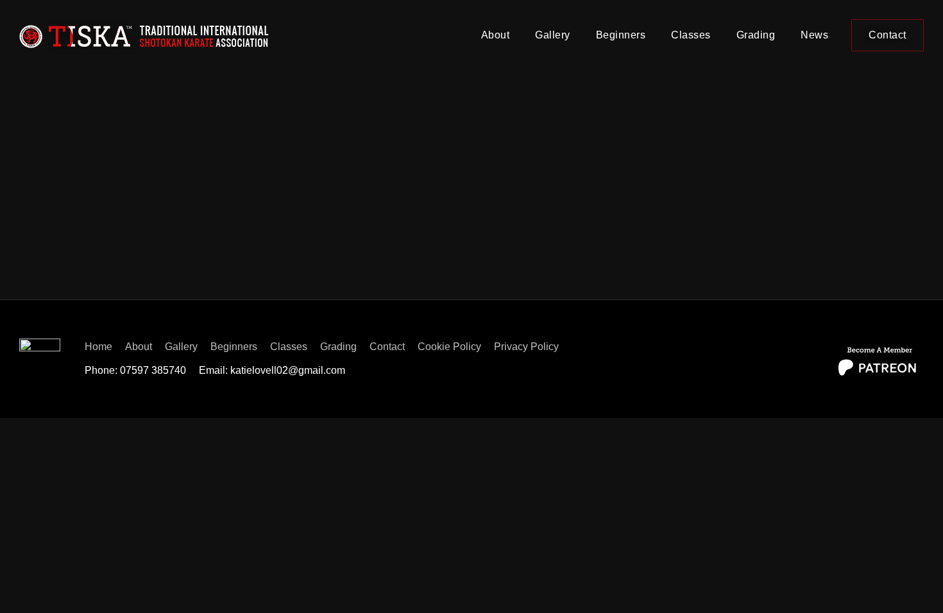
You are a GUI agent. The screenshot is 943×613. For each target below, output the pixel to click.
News (814, 34)
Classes (691, 34)
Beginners (621, 34)
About (495, 34)
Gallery (552, 34)
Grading (756, 34)
